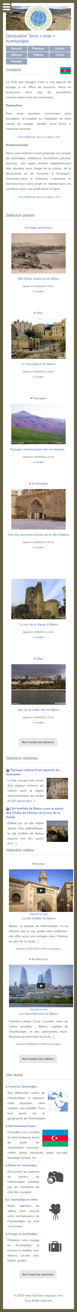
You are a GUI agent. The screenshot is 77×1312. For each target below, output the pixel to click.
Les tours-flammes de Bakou (38, 1013)
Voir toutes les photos (38, 742)
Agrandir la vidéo (39, 914)
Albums (16, 54)
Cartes (60, 48)
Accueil (16, 48)
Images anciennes (39, 227)
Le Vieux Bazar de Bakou (38, 364)
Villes (39, 313)
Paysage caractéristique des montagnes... (38, 449)
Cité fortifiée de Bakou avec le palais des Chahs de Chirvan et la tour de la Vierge (35, 813)
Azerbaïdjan (17, 41)
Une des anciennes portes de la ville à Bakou (38, 534)
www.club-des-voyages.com (44, 1295)
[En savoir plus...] (23, 801)
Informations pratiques (22, 1125)
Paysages (39, 398)
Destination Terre (22, 36)
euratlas (40, 291)
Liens (60, 54)
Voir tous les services (37, 1274)
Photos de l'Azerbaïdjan (22, 1165)
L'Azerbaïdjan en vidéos (23, 1199)
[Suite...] (33, 941)
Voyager (16, 61)
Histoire (39, 864)
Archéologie (40, 483)
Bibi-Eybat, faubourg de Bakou (38, 278)
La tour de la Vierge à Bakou (38, 624)
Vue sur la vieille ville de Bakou (38, 709)
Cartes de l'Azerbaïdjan (22, 1086)
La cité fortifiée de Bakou (38, 918)
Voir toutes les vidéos (38, 1058)
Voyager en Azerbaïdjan (22, 1233)
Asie (47, 36)
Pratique (38, 48)
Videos (38, 54)
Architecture (39, 959)
